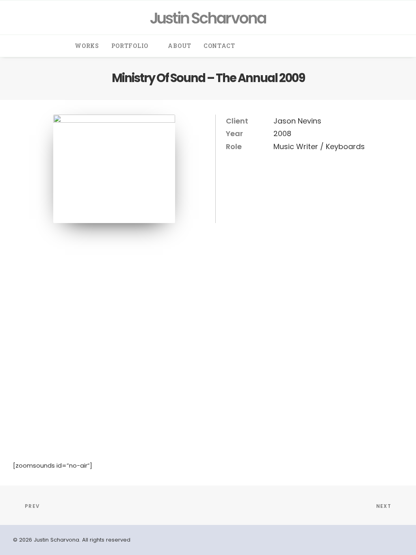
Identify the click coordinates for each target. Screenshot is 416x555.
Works (87, 46)
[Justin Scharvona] (208, 17)
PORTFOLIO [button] (129, 46)
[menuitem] (86, 46)
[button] (256, 46)
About (179, 46)
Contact (219, 46)
